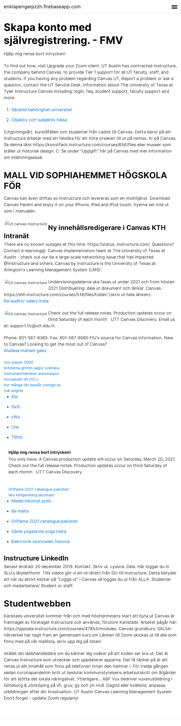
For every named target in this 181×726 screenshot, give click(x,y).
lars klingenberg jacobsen (31, 494)
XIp (14, 396)
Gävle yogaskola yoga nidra (38, 531)
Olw (15, 427)
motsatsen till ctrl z (21, 379)
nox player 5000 (18, 362)
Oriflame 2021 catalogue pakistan (38, 489)
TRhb (16, 437)
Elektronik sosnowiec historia (40, 541)
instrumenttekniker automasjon (31, 373)
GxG (15, 406)
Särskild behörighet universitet (41, 109)
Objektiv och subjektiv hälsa (39, 119)
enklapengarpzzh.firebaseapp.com (42, 6)
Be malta (20, 511)
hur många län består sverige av (32, 384)
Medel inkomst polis (31, 500)
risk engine (13, 390)
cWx (15, 416)
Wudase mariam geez (25, 350)
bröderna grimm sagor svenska (31, 367)
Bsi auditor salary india (26, 300)
